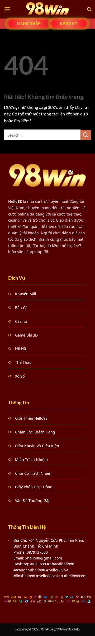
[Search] (89, 9)
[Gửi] (85, 135)
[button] (7, 9)
